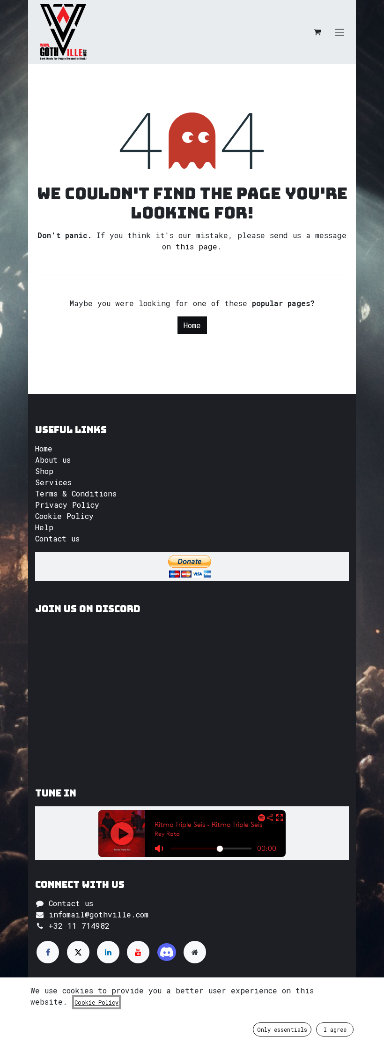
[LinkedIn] (108, 952)
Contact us (57, 538)
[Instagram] (166, 952)
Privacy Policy (67, 505)
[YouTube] (138, 952)
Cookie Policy (64, 516)
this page (196, 246)
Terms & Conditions (76, 493)
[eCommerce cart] (317, 32)
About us (53, 460)
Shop (44, 471)
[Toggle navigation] (339, 32)
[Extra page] (195, 952)
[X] (78, 952)
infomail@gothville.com (98, 914)
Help (44, 527)
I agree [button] (335, 1029)
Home (192, 325)
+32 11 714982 (79, 926)
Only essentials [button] (282, 1029)
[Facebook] (48, 952)
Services (53, 482)
